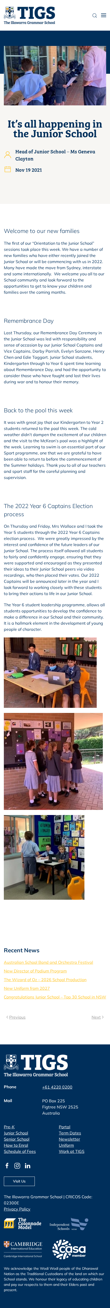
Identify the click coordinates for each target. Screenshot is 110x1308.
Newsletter (69, 1139)
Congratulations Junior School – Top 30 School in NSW (55, 996)
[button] (103, 15)
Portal (64, 1126)
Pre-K (9, 1126)
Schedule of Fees (20, 1151)
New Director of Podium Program (35, 970)
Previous (17, 1017)
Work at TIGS (71, 1151)
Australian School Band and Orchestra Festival (48, 962)
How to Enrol (16, 1145)
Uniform (66, 1145)
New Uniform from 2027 (27, 988)
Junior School (16, 1133)
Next (96, 1017)
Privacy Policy (17, 1209)
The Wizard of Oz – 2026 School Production (45, 979)
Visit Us (19, 1181)
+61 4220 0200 (57, 1087)
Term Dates (70, 1133)
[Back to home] (29, 15)
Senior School (16, 1139)
